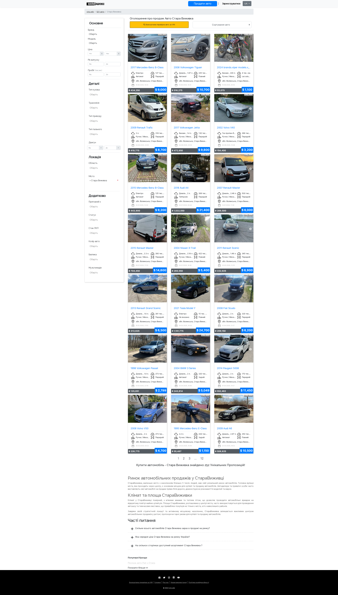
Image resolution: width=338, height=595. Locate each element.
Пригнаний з (95, 201)
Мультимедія (95, 267)
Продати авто (202, 3)
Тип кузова (94, 89)
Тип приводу (95, 116)
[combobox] (104, 34)
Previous (131, 48)
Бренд (91, 30)
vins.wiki (90, 12)
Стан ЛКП (93, 228)
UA (246, 3)
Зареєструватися (231, 3)
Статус (92, 215)
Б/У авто (100, 12)
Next (164, 48)
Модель (92, 39)
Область (93, 163)
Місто (92, 176)
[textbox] (103, 94)
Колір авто (94, 241)
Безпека (93, 254)
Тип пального (95, 129)
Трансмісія (94, 103)
